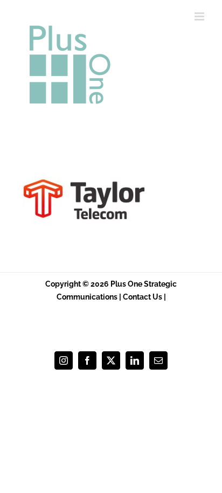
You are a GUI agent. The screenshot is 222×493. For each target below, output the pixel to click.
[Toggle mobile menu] (200, 16)
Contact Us (142, 297)
